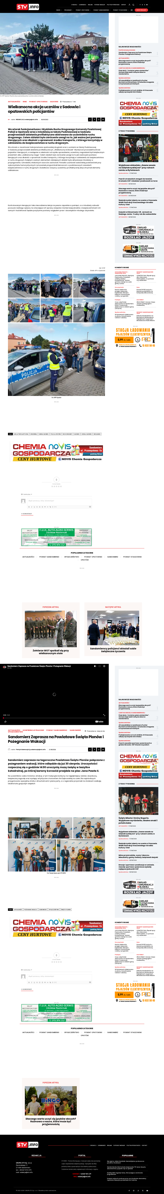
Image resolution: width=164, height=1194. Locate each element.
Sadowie (54, 102)
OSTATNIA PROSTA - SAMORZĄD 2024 (121, 272)
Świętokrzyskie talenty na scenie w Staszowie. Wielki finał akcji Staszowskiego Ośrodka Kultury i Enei (138, 202)
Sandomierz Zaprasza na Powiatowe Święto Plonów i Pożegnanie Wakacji (135, 53)
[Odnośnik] (50, 507)
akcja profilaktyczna (21, 434)
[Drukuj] (103, 119)
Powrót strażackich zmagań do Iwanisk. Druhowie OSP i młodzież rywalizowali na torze (138, 180)
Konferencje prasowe (127, 50)
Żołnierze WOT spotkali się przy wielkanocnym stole (51, 652)
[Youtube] (147, 5)
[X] (145, 5)
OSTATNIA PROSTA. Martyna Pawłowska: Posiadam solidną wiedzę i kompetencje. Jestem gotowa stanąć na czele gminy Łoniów (124, 280)
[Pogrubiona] (29, 507)
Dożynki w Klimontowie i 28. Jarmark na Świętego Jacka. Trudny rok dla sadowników (137, 213)
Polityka (117, 299)
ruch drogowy (67, 434)
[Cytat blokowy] (45, 507)
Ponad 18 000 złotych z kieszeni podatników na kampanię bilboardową (145, 291)
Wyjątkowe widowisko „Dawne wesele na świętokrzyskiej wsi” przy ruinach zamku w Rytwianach (137, 167)
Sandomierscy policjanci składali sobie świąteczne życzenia (113, 650)
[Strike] (37, 507)
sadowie (77, 434)
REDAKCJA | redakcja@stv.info (27, 119)
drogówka (33, 434)
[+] (55, 506)
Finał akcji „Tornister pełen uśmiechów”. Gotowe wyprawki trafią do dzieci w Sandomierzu (134, 72)
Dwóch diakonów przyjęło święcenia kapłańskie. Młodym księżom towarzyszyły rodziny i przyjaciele (122, 293)
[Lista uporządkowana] (39, 507)
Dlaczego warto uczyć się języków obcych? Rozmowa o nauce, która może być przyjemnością (135, 62)
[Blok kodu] (47, 507)
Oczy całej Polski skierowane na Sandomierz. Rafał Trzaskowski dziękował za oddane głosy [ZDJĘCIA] (124, 305)
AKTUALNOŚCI (14, 102)
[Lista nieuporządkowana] (42, 507)
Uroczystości (119, 287)
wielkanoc (97, 434)
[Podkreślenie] (34, 507)
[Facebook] (140, 5)
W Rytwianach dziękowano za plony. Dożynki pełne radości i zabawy (124, 316)
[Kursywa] (31, 507)
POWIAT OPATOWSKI (38, 102)
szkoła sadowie (87, 434)
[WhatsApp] (99, 119)
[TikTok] (138, 1191)
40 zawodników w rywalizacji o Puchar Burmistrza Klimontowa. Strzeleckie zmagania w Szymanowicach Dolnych (136, 82)
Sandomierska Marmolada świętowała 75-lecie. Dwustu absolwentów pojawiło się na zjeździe (126, 1168)
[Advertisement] (56, 189)
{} (52, 506)
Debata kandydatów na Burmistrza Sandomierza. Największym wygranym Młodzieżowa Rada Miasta (146, 318)
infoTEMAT (140, 299)
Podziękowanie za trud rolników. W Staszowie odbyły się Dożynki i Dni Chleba (136, 91)
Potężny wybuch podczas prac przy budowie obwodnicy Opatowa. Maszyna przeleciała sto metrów (126, 1179)
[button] (133, 4)
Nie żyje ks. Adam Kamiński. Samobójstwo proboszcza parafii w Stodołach (125, 1162)
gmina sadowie (44, 434)
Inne (25, 102)
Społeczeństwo (124, 78)
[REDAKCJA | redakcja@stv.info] (9, 119)
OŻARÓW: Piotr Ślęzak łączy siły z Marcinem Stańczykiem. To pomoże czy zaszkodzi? (146, 278)
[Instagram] (142, 5)
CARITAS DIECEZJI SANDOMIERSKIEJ (132, 68)
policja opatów (56, 434)
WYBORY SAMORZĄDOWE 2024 (145, 272)
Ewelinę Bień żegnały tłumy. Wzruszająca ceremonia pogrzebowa (125, 1173)
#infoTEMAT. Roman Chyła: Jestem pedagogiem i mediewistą (146, 303)
